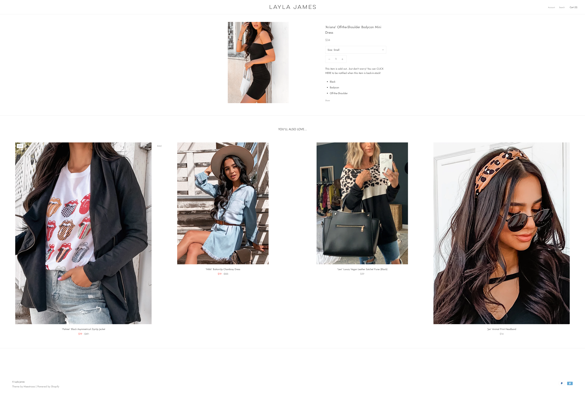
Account (551, 7)
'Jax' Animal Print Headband (501, 329)
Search (562, 7)
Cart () (573, 7)
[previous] (9, 235)
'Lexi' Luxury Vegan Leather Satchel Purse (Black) (362, 269)
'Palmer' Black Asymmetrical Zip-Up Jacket (83, 329)
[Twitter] (337, 100)
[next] (575, 235)
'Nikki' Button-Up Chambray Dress (223, 269)
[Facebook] (333, 100)
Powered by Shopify (48, 386)
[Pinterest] (341, 100)
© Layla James (18, 381)
